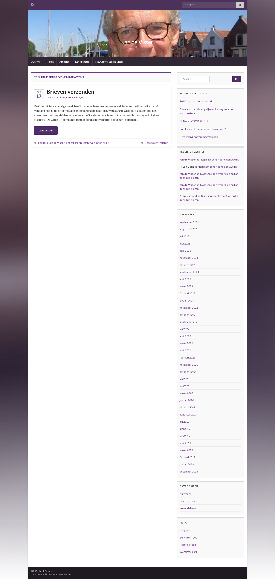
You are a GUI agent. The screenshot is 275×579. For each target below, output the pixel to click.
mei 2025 (185, 243)
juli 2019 (184, 421)
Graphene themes (62, 574)
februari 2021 (187, 357)
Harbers (43, 142)
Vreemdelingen (76, 97)
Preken (50, 61)
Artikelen (64, 61)
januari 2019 (187, 464)
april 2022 (185, 336)
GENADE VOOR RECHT (194, 121)
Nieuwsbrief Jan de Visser (109, 61)
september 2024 (189, 272)
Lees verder (46, 130)
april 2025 (185, 250)
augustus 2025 (188, 229)
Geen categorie (189, 500)
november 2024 (189, 257)
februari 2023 (187, 293)
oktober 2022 (187, 314)
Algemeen (186, 493)
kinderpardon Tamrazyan (80, 142)
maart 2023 (186, 286)
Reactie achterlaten (156, 142)
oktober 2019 (187, 407)
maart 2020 (186, 393)
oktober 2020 (187, 371)
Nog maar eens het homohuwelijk (219, 159)
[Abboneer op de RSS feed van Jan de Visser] (32, 4)
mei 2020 (185, 386)
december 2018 (189, 471)
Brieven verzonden (70, 91)
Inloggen (185, 530)
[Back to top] (266, 570)
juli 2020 (184, 378)
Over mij (35, 61)
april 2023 (185, 279)
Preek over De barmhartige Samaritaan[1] (203, 128)
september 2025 (189, 222)
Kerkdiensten (82, 61)
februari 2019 (187, 457)
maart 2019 (186, 450)
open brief (102, 142)
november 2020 (189, 364)
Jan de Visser (137, 42)
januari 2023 (187, 300)
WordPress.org (188, 551)
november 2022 (189, 307)
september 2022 (189, 321)
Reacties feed (188, 544)
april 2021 (185, 350)
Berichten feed (188, 537)
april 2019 (185, 443)
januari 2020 (187, 400)
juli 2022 (184, 329)
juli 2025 (184, 236)
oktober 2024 (187, 264)
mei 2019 (185, 435)
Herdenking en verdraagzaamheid (199, 136)
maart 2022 (186, 343)
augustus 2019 (188, 414)
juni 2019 (185, 428)
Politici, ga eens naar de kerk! (196, 101)
